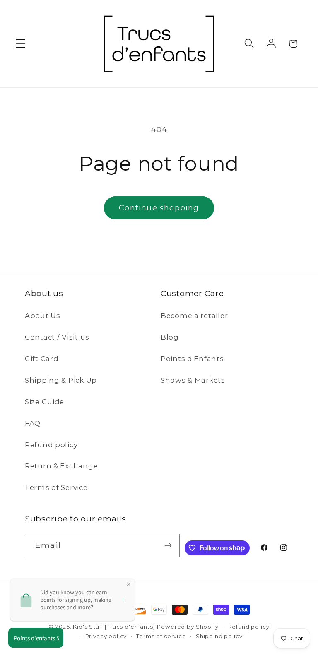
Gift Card (41, 359)
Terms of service (161, 636)
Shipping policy (219, 636)
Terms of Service (56, 487)
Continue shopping (159, 207)
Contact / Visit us (57, 337)
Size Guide (44, 402)
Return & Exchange (61, 466)
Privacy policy (106, 636)
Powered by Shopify (187, 626)
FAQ (33, 423)
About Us (42, 315)
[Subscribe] (168, 545)
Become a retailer (194, 315)
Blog (170, 337)
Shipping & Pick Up (61, 380)
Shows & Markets (193, 380)
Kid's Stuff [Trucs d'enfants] (114, 626)
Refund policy (51, 445)
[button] (21, 44)
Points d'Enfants (192, 359)
